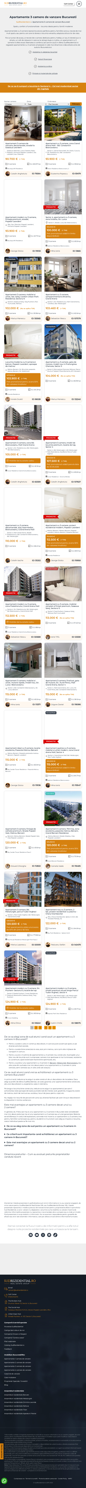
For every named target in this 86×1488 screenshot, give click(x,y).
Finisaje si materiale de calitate (45, 73)
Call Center (68, 4)
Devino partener (2, 1451)
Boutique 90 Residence (15, 168)
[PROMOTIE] (63, 214)
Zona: (29, 101)
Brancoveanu (72, 1063)
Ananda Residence (13, 394)
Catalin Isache (17, 560)
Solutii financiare (45, 59)
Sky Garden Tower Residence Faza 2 (19, 852)
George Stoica (17, 251)
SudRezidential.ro (23, 22)
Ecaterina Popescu (59, 174)
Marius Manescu (18, 318)
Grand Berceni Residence (55, 861)
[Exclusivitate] (23, 291)
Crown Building (12, 1018)
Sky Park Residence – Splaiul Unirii (58, 933)
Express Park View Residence (57, 1013)
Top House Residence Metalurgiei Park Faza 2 (22, 939)
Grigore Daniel (57, 704)
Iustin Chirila (56, 1023)
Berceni (53, 1063)
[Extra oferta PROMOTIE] (63, 825)
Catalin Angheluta (19, 174)
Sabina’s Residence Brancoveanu (58, 246)
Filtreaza (76, 104)
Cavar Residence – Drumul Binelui (58, 477)
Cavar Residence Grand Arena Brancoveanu (21, 471)
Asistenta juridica (45, 66)
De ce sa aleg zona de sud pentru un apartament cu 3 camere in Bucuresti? (40, 1127)
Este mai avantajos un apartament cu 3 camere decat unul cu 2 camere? (39, 1144)
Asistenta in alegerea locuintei (45, 52)
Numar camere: (10, 101)
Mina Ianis (55, 251)
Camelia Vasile (57, 866)
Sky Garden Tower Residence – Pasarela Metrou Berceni (22, 770)
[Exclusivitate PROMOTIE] (63, 745)
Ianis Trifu (55, 637)
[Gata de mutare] (63, 601)
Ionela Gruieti (17, 399)
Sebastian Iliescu (58, 318)
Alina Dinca (16, 1023)
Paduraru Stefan (58, 945)
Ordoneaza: (51, 101)
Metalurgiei (61, 1063)
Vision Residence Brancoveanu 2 (58, 168)
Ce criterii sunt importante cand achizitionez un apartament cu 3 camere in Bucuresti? (40, 1136)
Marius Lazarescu (18, 945)
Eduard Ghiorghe (18, 866)
